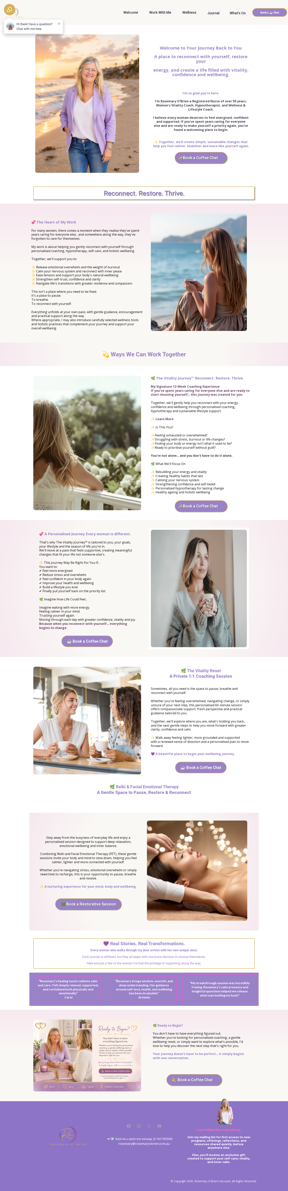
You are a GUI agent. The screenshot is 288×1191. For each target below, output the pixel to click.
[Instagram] (139, 1126)
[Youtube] (159, 1126)
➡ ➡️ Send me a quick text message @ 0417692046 (139, 1139)
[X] (149, 1126)
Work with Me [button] (160, 12)
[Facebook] (129, 1126)
